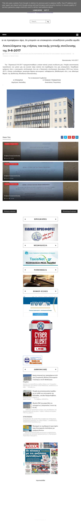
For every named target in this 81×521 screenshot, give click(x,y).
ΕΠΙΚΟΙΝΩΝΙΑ (27, 417)
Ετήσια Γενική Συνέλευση (12, 156)
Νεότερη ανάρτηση (9, 211)
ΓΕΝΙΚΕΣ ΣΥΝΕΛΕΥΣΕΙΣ (11, 56)
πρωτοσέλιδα (40, 480)
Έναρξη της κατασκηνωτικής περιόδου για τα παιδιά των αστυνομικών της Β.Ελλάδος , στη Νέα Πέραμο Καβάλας (44, 393)
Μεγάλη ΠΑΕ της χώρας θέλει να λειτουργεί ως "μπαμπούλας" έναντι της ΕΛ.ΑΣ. (44, 405)
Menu (4, 34)
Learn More (37, 10)
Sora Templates (40, 520)
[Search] (48, 21)
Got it (46, 10)
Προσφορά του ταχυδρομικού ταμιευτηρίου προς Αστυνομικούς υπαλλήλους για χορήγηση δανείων (45, 428)
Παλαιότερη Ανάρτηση (69, 211)
